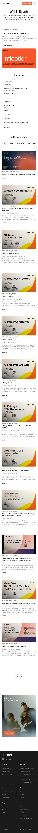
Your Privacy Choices (26, 818)
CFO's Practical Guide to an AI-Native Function (15, 470)
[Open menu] (34, 3)
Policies (22, 812)
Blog (21, 792)
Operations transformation (27, 779)
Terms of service (24, 809)
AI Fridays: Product (7, 296)
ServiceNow (5, 797)
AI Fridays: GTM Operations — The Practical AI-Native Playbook (17, 426)
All (4, 143)
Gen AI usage (23, 815)
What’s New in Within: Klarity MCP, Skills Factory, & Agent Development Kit (18, 209)
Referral (4, 812)
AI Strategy (20, 143)
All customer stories (7, 792)
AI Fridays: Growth (7, 383)
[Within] (7, 755)
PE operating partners (26, 782)
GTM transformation (25, 774)
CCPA (21, 807)
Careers (4, 809)
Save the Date (8, 45)
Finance (11, 143)
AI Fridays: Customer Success (10, 253)
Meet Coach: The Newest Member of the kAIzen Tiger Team (18, 603)
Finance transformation (26, 768)
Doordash (4, 794)
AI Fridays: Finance (7, 339)
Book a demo (27, 3)
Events (22, 794)
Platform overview (7, 768)
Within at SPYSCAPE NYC (11, 105)
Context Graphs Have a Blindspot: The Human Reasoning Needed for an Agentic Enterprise (18, 514)
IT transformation (25, 771)
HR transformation (25, 777)
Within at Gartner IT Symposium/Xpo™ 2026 (16, 122)
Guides (22, 797)
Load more (19, 676)
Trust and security (7, 774)
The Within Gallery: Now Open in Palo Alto (15, 88)
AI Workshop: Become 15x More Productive (14, 646)
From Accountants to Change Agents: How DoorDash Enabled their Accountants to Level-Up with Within (17, 559)
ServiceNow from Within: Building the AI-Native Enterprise (18, 174)
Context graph (6, 771)
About (3, 807)
